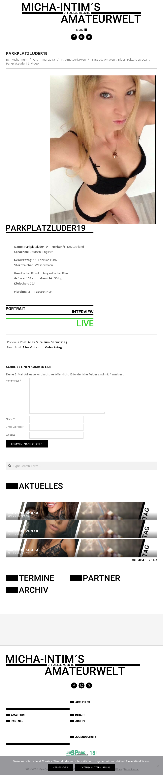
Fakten (131, 59)
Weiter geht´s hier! (144, 560)
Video (35, 63)
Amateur (110, 59)
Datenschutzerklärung (95, 767)
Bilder (121, 59)
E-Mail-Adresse (15, 426)
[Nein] (158, 766)
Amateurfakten (75, 59)
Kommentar (13, 380)
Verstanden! (60, 767)
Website (10, 434)
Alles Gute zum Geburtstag (47, 342)
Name (10, 419)
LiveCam (143, 59)
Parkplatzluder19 (17, 63)
